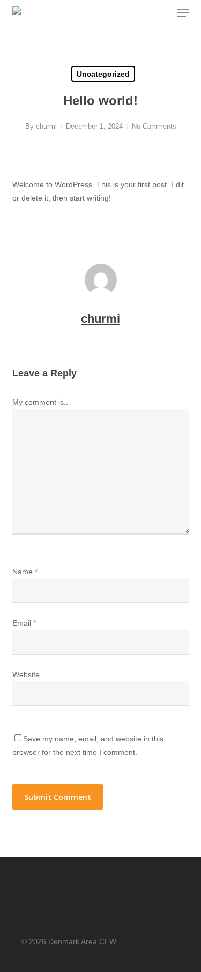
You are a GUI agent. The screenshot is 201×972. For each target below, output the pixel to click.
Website (26, 674)
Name (25, 571)
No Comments (154, 126)
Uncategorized (103, 74)
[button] (183, 13)
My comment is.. (40, 402)
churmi (46, 126)
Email (24, 623)
